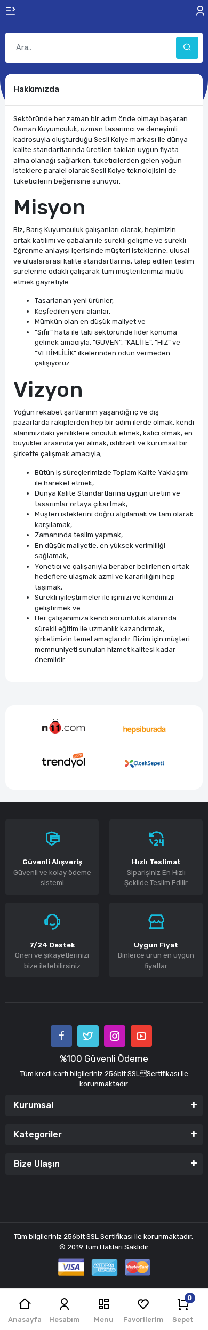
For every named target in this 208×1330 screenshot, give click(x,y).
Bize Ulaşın (37, 1164)
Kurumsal (33, 1105)
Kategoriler (38, 1134)
